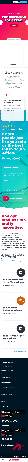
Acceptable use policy (7, 366)
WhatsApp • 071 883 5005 (8, 383)
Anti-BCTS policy (5, 373)
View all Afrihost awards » (20, 348)
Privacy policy (5, 370)
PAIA (2, 452)
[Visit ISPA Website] (24, 453)
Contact (25, 460)
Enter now (14, 25)
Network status (5, 394)
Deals (16, 2)
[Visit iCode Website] (16, 453)
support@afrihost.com (7, 387)
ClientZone (24, 2)
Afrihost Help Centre (6, 390)
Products (3, 460)
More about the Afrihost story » (11, 257)
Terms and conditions (6, 362)
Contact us (4, 397)
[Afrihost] (14, 460)
